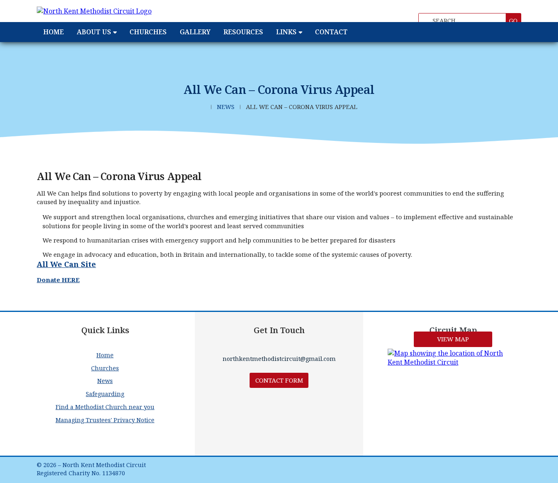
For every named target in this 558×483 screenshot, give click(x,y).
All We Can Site (66, 264)
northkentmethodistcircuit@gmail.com (279, 359)
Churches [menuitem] (148, 31)
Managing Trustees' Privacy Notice (105, 420)
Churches (105, 368)
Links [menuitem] (286, 31)
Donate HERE (58, 280)
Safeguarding (105, 394)
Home (105, 355)
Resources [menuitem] (243, 31)
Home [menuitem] (53, 31)
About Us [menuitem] (94, 31)
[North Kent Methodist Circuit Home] (129, 11)
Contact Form (279, 380)
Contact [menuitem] (331, 31)
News (225, 107)
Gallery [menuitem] (195, 31)
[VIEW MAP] (453, 358)
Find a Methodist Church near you (105, 407)
